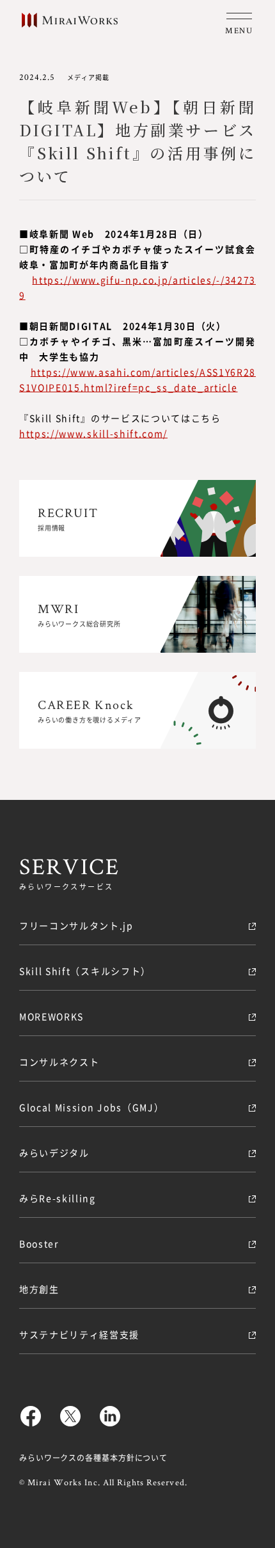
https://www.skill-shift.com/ (93, 433)
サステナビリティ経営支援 (79, 1334)
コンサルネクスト (59, 1061)
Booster (39, 1243)
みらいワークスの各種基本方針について (93, 1457)
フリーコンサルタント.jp (76, 925)
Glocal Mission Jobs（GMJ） (91, 1107)
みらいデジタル (54, 1152)
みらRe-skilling (57, 1198)
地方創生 (39, 1288)
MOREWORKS (51, 1016)
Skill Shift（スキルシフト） (85, 970)
